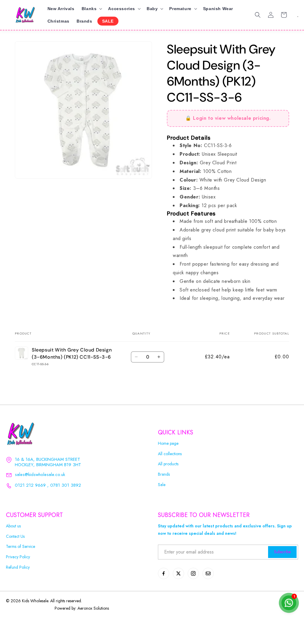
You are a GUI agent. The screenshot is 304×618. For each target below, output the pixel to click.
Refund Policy (18, 567)
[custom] (163, 573)
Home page (168, 443)
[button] (91, 8)
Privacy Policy (18, 557)
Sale (161, 485)
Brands (164, 474)
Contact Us (15, 536)
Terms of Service (20, 546)
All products (168, 464)
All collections (170, 454)
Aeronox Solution (92, 608)
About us (13, 526)
